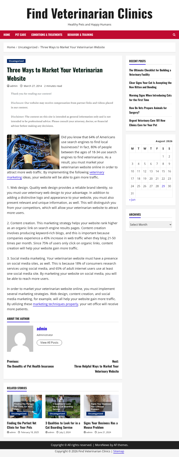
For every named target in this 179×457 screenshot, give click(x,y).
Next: (96, 366)
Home (6, 35)
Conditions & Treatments (46, 35)
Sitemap (118, 451)
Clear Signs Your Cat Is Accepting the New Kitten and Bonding (150, 85)
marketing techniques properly (55, 304)
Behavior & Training (80, 35)
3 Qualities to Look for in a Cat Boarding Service (62, 425)
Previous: (30, 364)
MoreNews (102, 445)
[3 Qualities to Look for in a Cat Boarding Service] (62, 406)
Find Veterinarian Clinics (89, 12)
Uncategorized (16, 60)
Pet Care (20, 35)
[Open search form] (174, 34)
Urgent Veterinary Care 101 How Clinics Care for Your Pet (147, 122)
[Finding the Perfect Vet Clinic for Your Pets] (24, 406)
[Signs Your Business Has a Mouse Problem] (101, 406)
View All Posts (49, 342)
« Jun (132, 199)
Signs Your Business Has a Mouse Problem (101, 425)
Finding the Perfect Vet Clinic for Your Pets (21, 425)
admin (14, 86)
